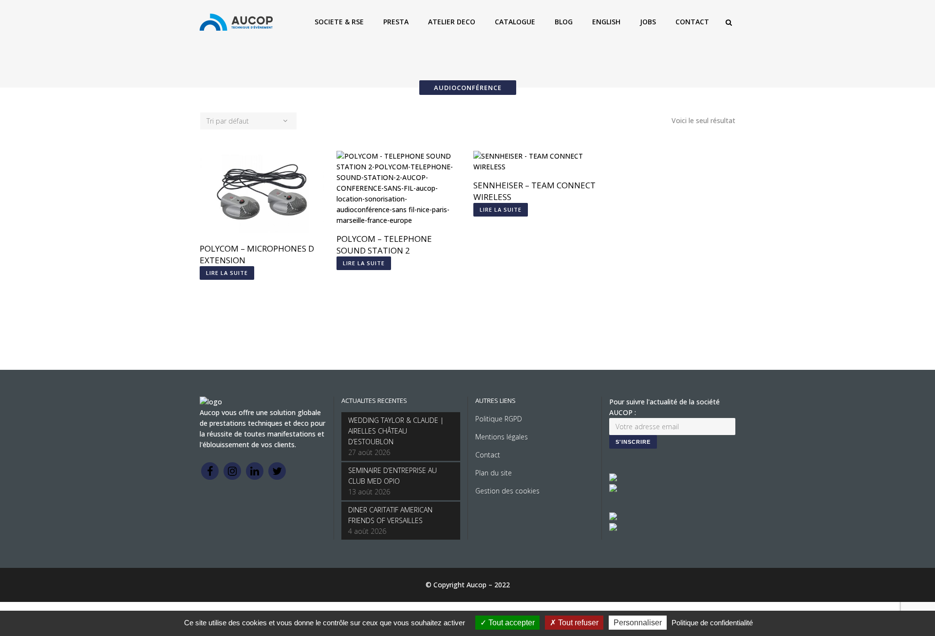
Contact (487, 454)
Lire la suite (227, 272)
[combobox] (248, 121)
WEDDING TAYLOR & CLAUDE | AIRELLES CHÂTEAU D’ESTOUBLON (396, 431)
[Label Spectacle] (613, 478)
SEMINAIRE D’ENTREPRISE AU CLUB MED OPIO (392, 476)
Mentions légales (501, 436)
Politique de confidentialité (712, 622)
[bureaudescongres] (613, 517)
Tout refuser (577, 622)
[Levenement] (613, 489)
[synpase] (613, 528)
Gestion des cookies (507, 490)
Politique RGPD (498, 418)
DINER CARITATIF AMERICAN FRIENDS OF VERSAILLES (390, 515)
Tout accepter (510, 622)
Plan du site (493, 472)
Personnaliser (638, 622)
